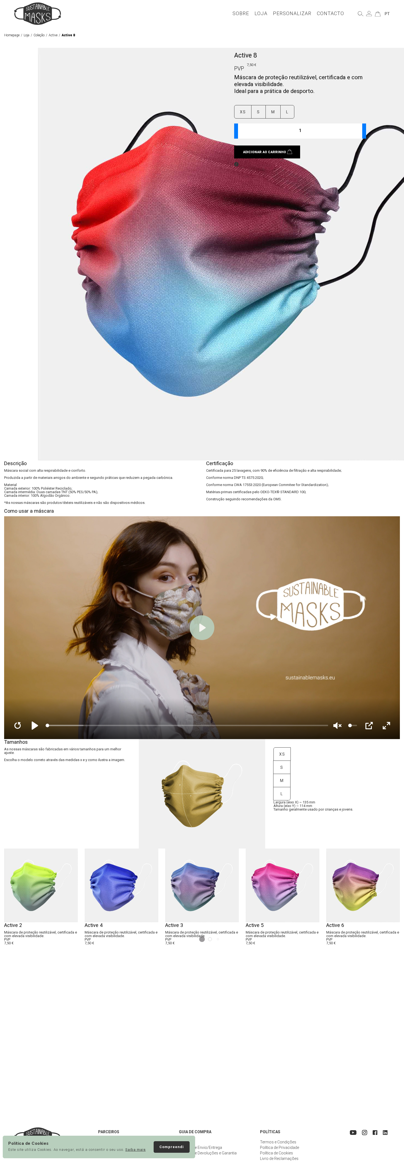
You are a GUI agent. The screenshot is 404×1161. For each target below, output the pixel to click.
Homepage (12, 35)
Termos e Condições (278, 1142)
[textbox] (300, 131)
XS (243, 112)
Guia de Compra (195, 1132)
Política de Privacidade (279, 1147)
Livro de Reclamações (279, 1158)
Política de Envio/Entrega (200, 1147)
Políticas (270, 1132)
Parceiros (108, 1132)
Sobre (241, 13)
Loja (260, 13)
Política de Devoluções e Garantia (208, 1153)
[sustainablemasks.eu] (37, 13)
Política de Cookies (276, 1153)
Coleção (39, 35)
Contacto (330, 13)
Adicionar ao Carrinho (264, 152)
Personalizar (292, 13)
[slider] (187, 725)
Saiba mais (135, 1150)
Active (53, 35)
